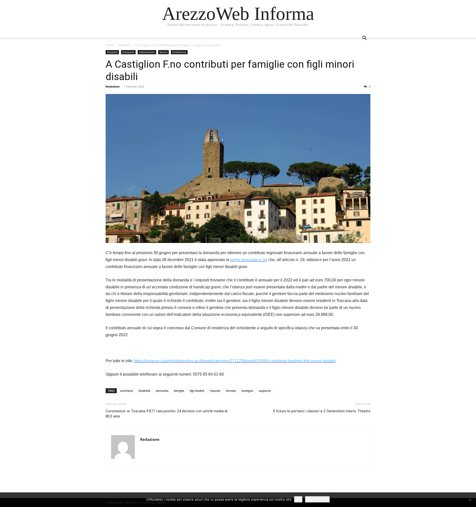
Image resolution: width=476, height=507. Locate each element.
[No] (469, 499)
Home (110, 45)
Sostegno (247, 390)
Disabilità (144, 390)
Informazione (147, 52)
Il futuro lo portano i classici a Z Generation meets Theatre (321, 411)
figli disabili (197, 390)
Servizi (163, 52)
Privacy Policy (317, 499)
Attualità (124, 45)
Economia (128, 52)
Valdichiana (179, 52)
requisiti (215, 390)
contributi (126, 390)
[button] (364, 38)
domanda (162, 390)
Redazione (113, 86)
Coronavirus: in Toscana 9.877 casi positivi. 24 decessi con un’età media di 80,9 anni (166, 413)
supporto (265, 390)
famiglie (179, 390)
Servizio (231, 390)
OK (298, 499)
